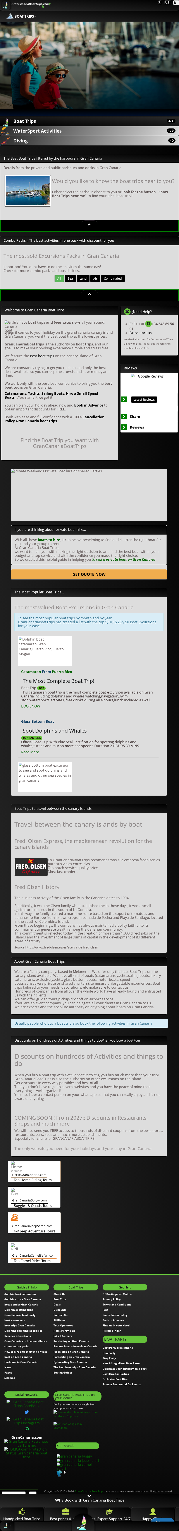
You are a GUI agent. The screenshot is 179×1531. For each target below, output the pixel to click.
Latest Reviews (144, 399)
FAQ (105, 1310)
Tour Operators (63, 1325)
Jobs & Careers (62, 1336)
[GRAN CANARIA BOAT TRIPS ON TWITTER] (26, 1412)
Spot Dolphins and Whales (55, 730)
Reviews (137, 427)
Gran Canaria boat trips (36, 421)
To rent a (123, 559)
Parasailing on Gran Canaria (71, 1357)
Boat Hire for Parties (116, 1374)
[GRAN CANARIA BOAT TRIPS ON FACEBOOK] (27, 1403)
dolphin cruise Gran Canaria (22, 1299)
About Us (59, 1294)
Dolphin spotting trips (18, 1310)
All (59, 278)
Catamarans (15, 393)
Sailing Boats (52, 393)
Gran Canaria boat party (20, 1315)
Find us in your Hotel (116, 1325)
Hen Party (109, 1353)
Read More (30, 752)
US (166, 2)
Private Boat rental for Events (122, 1384)
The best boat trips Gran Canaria (74, 1367)
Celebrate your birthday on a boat (124, 1368)
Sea (70, 278)
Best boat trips (42, 356)
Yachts (34, 393)
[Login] (176, 2)
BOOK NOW (30, 706)
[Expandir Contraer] (89, 224)
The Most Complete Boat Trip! (58, 680)
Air (95, 278)
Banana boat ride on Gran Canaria (75, 1346)
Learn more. (60, 1428)
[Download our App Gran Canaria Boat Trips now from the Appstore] (77, 1414)
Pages (8, 1372)
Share (135, 416)
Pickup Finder (112, 1331)
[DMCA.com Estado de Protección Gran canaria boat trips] (26, 1452)
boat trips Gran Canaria (19, 1325)
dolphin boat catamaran (20, 1294)
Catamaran (31, 671)
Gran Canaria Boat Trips (89, 1491)
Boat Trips (92, 121)
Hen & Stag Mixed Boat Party (121, 1363)
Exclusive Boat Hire (115, 1379)
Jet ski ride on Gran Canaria (71, 1351)
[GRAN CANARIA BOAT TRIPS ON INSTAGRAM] (27, 1420)
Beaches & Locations (17, 1336)
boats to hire (49, 539)
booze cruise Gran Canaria (21, 1304)
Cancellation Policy (115, 1315)
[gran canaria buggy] (74, 1456)
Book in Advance (88, 405)
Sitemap (9, 1378)
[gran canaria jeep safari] (77, 1460)
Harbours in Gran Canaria (20, 1362)
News (8, 1367)
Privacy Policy (112, 1299)
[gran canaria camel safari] (77, 1466)
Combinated (113, 278)
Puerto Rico (62, 671)
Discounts (59, 1310)
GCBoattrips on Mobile (117, 1294)
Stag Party (109, 1358)
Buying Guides (62, 1372)
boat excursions (14, 1320)
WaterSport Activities (92, 131)
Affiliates (59, 1320)
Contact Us (60, 1315)
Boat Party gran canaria (118, 1348)
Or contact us (140, 332)
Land (83, 278)
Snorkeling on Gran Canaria (71, 1341)
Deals (57, 1304)
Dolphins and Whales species (23, 1331)
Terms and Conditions (117, 1304)
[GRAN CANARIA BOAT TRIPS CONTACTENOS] (26, 1429)
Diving (92, 141)
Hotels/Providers (64, 1331)
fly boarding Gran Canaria (70, 1362)
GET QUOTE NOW (88, 574)
